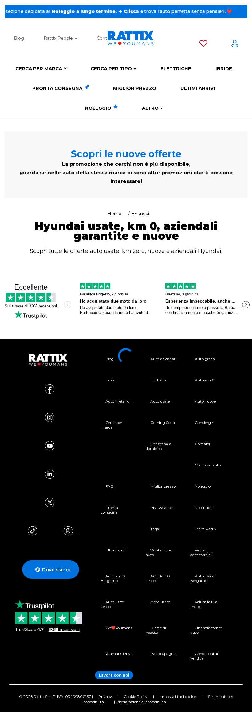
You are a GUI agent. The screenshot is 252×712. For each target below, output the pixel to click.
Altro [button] (151, 108)
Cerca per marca (38, 68)
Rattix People (59, 38)
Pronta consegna (58, 88)
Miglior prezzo (134, 88)
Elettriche (175, 68)
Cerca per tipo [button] (112, 68)
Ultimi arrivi (197, 88)
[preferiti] (203, 44)
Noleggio (98, 108)
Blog (19, 38)
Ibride (223, 68)
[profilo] (235, 44)
